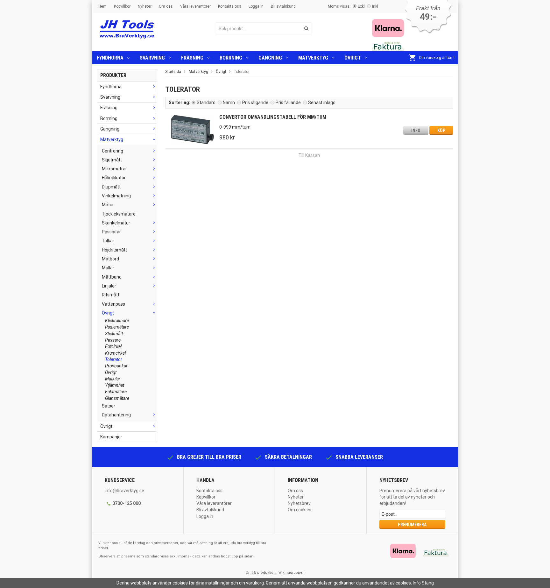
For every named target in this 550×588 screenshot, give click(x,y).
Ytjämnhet (114, 385)
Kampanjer (111, 436)
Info (415, 130)
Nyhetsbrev (299, 503)
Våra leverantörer (195, 6)
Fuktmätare (116, 391)
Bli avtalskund (283, 6)
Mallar (108, 267)
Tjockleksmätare (119, 213)
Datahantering (116, 414)
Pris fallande (288, 102)
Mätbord (110, 258)
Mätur (108, 204)
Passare (113, 340)
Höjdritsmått (114, 249)
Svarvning (152, 58)
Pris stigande (255, 102)
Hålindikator (114, 177)
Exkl (361, 6)
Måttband (112, 277)
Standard (206, 102)
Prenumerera (412, 524)
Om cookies (299, 509)
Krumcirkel (115, 353)
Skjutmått (112, 159)
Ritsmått (110, 294)
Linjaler (109, 285)
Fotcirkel (113, 346)
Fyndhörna (110, 58)
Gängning (270, 58)
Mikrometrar (114, 168)
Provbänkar (116, 365)
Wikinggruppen (292, 572)
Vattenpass (113, 304)
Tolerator (113, 359)
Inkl (375, 6)
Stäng (428, 582)
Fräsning (192, 58)
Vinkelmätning (116, 195)
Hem (102, 6)
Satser (108, 405)
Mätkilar (112, 378)
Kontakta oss (229, 6)
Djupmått (111, 186)
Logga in (256, 6)
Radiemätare (117, 326)
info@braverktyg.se (124, 490)
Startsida (173, 71)
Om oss (166, 6)
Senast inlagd (321, 102)
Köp (441, 130)
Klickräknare (117, 320)
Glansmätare (117, 398)
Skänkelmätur (116, 222)
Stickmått (114, 333)
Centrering (112, 150)
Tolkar (108, 240)
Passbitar (111, 231)
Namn (229, 102)
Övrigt (352, 58)
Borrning (231, 58)
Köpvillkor (122, 6)
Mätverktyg (313, 58)
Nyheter (145, 6)
